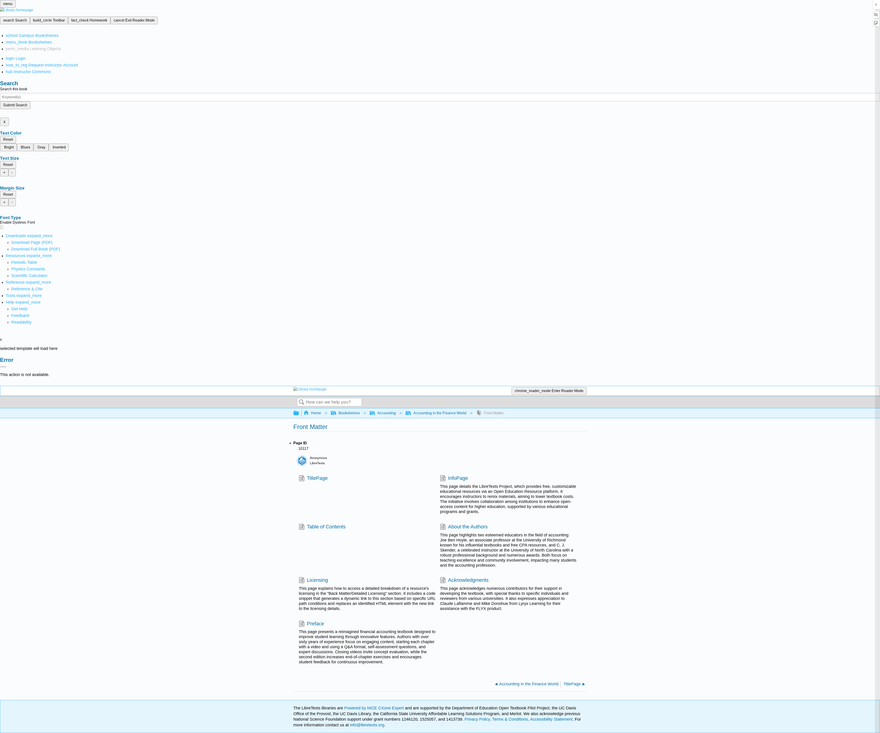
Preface (315, 623)
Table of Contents (326, 527)
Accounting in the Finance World (439, 413)
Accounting (387, 413)
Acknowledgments (468, 580)
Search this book (13, 89)
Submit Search (15, 105)
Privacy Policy (477, 719)
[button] (20, 315)
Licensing (317, 580)
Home (316, 413)
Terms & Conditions (510, 719)
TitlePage (317, 478)
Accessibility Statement (551, 719)
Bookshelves (349, 413)
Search (301, 402)
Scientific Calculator (29, 275)
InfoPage (458, 478)
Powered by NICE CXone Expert (374, 708)
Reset (8, 139)
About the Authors (468, 527)
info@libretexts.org (366, 725)
